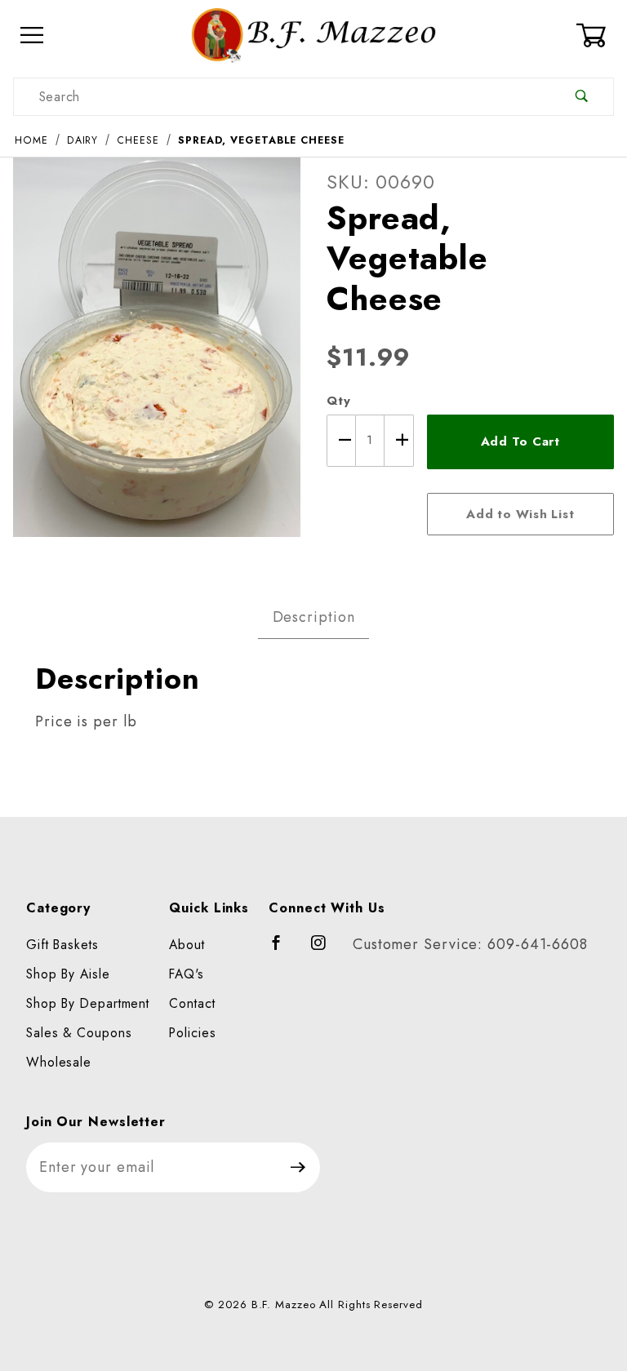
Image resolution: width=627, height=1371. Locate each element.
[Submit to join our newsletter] (298, 1167)
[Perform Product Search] (581, 96)
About (187, 944)
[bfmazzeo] (313, 33)
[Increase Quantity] (399, 441)
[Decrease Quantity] (341, 441)
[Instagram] (325, 950)
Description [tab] (314, 617)
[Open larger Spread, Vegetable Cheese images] (156, 359)
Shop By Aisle (68, 974)
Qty (339, 401)
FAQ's (186, 974)
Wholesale (58, 1062)
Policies (192, 1032)
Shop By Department (87, 1003)
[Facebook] (284, 950)
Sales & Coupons (79, 1032)
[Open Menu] (32, 35)
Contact (192, 1003)
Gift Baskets (62, 944)
